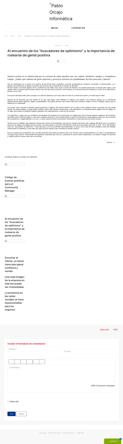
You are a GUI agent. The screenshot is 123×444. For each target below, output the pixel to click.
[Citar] (36, 362)
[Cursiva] (18, 362)
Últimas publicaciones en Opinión (21, 157)
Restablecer (21, 414)
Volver (109, 142)
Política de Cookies (68, 433)
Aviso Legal (42, 433)
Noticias (13, 36)
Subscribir (104, 329)
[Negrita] (12, 362)
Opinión (19, 36)
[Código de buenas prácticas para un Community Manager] (15, 168)
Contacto (78, 28)
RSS (115, 329)
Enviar (11, 414)
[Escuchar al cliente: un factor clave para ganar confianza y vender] (15, 246)
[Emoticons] (42, 362)
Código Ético (80, 433)
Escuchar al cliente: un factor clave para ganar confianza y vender (14, 264)
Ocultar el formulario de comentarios (26, 344)
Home (6, 36)
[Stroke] (29, 362)
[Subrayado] (24, 362)
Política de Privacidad (55, 433)
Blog (54, 28)
